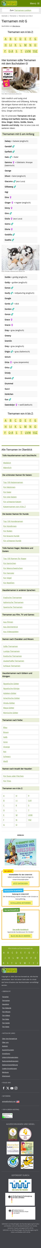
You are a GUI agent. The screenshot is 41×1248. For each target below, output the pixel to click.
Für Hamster (8, 573)
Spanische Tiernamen (12, 607)
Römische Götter (10, 712)
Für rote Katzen (10, 497)
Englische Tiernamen (12, 597)
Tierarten (5, 997)
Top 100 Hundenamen (13, 521)
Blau (5, 727)
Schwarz (7, 756)
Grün (5, 742)
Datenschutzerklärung (10, 1065)
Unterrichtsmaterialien (10, 1057)
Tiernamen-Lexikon (22, 10)
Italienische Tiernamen (13, 602)
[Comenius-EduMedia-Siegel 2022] (26, 1134)
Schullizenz (6, 1054)
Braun (6, 732)
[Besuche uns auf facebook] (3, 1088)
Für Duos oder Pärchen (13, 776)
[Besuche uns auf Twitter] (7, 1088)
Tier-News (5, 1027)
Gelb (5, 737)
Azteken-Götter (9, 693)
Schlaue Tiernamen (11, 665)
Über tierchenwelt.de (9, 1039)
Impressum (6, 1076)
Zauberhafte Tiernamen (13, 661)
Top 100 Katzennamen (13, 482)
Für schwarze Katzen (12, 501)
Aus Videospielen (11, 631)
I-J (10, 45)
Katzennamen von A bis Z (14, 506)
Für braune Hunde (11, 536)
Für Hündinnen (10, 526)
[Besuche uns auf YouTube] (11, 1088)
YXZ (35, 51)
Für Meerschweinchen (13, 568)
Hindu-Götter (9, 703)
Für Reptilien (8, 582)
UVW (28, 51)
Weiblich (7, 462)
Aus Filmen (8, 622)
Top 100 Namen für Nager (14, 558)
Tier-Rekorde (6, 1008)
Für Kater (7, 492)
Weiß (5, 761)
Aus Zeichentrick (10, 626)
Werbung (5, 1072)
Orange (6, 746)
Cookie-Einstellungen (9, 1069)
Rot (4, 751)
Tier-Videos (6, 1015)
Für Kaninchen (9, 563)
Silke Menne (16, 26)
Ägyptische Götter (11, 683)
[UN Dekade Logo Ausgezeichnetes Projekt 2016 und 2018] (27, 1148)
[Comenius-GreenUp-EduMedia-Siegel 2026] (13, 1134)
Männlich (7, 467)
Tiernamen (6, 1000)
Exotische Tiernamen (12, 656)
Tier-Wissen (6, 1012)
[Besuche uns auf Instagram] (16, 1088)
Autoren (5, 1046)
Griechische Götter (11, 698)
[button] (34, 3)
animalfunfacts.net (8, 1101)
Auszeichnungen (8, 1050)
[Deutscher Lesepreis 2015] (13, 1148)
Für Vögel (7, 578)
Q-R (11, 51)
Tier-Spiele (6, 1023)
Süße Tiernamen (10, 646)
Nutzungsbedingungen (10, 1061)
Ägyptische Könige (11, 688)
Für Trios (7, 781)
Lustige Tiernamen (11, 651)
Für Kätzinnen (9, 487)
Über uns (5, 1042)
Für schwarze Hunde (12, 540)
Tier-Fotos (5, 1019)
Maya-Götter (8, 707)
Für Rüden (7, 531)
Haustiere (5, 1004)
